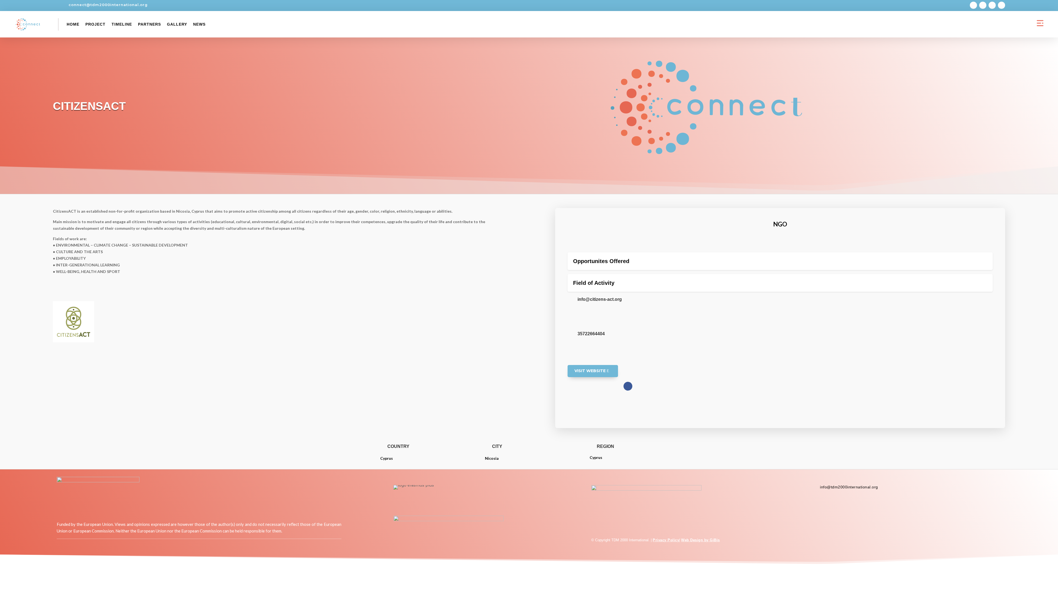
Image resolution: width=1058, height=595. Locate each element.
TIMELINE (122, 24)
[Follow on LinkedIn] (1001, 5)
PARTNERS (149, 24)
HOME (73, 24)
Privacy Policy (666, 540)
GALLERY (177, 24)
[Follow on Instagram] (982, 5)
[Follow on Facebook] (973, 5)
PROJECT (95, 24)
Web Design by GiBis (700, 540)
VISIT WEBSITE (590, 370)
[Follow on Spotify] (992, 5)
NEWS (199, 24)
